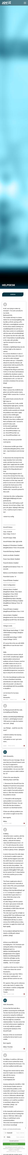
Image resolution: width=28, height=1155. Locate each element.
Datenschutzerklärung (11, 1151)
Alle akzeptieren (14, 1144)
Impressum (19, 1151)
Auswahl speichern (14, 1140)
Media (8, 1137)
